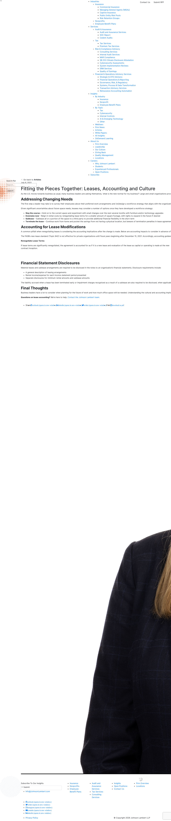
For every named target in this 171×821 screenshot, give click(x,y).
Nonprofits (100, 21)
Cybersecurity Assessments (112, 63)
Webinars (99, 124)
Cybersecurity (106, 113)
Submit (26, 787)
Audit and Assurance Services (113, 32)
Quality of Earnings (108, 71)
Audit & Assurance (103, 29)
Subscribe (95, 175)
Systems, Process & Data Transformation (118, 85)
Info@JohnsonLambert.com (38, 791)
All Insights (100, 135)
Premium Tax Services (109, 46)
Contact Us (145, 2)
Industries (95, 1)
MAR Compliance (107, 57)
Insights (94, 93)
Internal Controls (107, 116)
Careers (94, 161)
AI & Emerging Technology (111, 119)
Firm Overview (101, 144)
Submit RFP (159, 2)
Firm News (99, 127)
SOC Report (105, 35)
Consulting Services (108, 52)
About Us (95, 141)
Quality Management (104, 155)
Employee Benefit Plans (105, 24)
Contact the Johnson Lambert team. (84, 297)
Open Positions (101, 172)
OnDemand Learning (104, 138)
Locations (99, 158)
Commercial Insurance (109, 7)
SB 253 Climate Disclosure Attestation (117, 60)
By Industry (100, 96)
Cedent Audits (106, 38)
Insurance (99, 4)
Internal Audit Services (110, 54)
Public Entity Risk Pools (110, 15)
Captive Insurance (108, 12)
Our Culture (100, 149)
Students (99, 166)
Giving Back (100, 152)
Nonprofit (104, 102)
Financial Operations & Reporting (114, 80)
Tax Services (105, 43)
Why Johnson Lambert (105, 163)
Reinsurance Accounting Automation (116, 91)
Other (102, 121)
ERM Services (106, 68)
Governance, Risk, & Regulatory (113, 82)
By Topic (99, 107)
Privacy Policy (32, 818)
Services (94, 26)
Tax (96, 40)
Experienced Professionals (106, 169)
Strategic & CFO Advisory (111, 77)
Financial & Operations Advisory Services (113, 74)
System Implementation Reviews (114, 66)
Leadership (100, 147)
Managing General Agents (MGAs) (115, 10)
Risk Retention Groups (109, 18)
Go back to (32, 179)
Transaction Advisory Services (113, 88)
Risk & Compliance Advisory (107, 49)
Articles (98, 130)
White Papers (101, 133)
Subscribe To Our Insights (32, 783)
